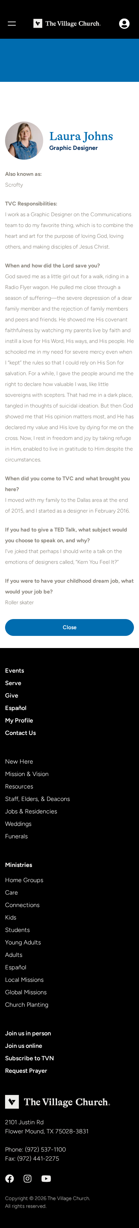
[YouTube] (46, 1178)
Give (11, 695)
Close (70, 627)
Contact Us (20, 733)
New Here (19, 761)
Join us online (23, 1045)
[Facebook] (9, 1178)
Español (15, 708)
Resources (19, 786)
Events (14, 670)
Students (17, 930)
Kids (10, 917)
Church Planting (26, 1004)
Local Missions (24, 979)
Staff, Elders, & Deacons (37, 799)
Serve (13, 683)
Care (11, 892)
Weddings (18, 824)
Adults (13, 955)
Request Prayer (26, 1070)
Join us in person (28, 1033)
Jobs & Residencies (31, 811)
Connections (22, 905)
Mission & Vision (27, 774)
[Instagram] (27, 1178)
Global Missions (26, 992)
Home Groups (24, 880)
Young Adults (23, 942)
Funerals (16, 836)
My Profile (19, 720)
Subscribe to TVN (29, 1058)
